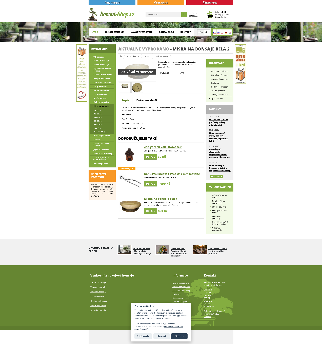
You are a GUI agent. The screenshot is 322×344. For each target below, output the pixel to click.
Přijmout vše (179, 336)
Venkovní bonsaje (101, 64)
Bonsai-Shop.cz (121, 56)
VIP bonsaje (98, 57)
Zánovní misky (99, 131)
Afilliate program (218, 91)
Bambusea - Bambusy (102, 153)
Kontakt (185, 32)
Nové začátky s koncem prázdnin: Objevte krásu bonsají (220, 168)
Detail (150, 156)
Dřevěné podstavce (101, 135)
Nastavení (161, 336)
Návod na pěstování (219, 75)
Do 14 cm (147, 56)
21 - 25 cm (98, 117)
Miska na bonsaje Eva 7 (160, 198)
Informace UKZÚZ (211, 314)
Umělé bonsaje (99, 98)
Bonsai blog (166, 32)
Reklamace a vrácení (220, 87)
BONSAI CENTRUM (114, 32)
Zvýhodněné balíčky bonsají (102, 69)
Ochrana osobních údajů (214, 311)
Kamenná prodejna (219, 71)
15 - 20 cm (98, 114)
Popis (125, 100)
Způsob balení (217, 98)
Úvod (95, 32)
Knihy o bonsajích (101, 102)
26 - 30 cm (98, 121)
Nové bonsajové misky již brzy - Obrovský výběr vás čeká (218, 137)
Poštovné (215, 83)
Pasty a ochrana (100, 86)
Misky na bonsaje (133, 56)
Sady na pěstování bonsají (101, 144)
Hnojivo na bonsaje (101, 78)
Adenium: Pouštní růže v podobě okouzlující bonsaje (142, 251)
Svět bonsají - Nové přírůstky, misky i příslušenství (218, 122)
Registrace (193, 15)
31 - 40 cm (98, 124)
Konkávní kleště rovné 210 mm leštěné (172, 174)
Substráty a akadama (102, 82)
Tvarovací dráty (100, 94)
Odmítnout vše (143, 336)
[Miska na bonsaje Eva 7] (130, 206)
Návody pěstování (142, 32)
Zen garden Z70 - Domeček (163, 147)
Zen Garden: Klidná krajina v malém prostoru (217, 251)
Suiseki (96, 139)
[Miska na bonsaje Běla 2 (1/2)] (124, 85)
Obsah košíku (221, 17)
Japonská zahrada (101, 149)
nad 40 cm (98, 128)
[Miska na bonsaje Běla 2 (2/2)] (137, 87)
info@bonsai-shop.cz (213, 285)
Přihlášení (193, 13)
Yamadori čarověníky (102, 75)
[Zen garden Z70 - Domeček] (130, 154)
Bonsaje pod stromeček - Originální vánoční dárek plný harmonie (219, 153)
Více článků (216, 176)
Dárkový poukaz (100, 163)
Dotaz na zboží (146, 100)
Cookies (207, 316)
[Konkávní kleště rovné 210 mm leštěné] (130, 181)
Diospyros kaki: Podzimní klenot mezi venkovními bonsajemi (179, 252)
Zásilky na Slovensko (219, 94)
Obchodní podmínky (219, 79)
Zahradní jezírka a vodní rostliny (101, 158)
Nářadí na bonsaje (101, 90)
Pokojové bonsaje (101, 61)
